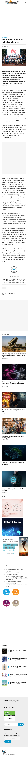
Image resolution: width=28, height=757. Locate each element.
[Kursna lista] (12, 508)
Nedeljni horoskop (11, 583)
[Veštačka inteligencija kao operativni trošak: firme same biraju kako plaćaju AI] (14, 372)
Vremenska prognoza (12, 574)
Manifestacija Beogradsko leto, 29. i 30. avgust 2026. (18, 683)
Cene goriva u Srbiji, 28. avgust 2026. (18, 651)
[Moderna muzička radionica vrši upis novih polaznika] (4, 675)
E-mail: (18, 735)
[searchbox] (11, 724)
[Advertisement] (14, 19)
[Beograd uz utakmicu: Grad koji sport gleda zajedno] (14, 426)
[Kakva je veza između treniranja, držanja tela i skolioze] (4, 667)
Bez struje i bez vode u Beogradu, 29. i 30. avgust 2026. (19, 659)
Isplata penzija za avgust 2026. (14, 576)
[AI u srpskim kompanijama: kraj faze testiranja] (14, 453)
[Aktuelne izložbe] (15, 603)
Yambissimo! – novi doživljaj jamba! (15, 572)
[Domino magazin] (9, 718)
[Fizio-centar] (15, 546)
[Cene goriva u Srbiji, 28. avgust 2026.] (4, 651)
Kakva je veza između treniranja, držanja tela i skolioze (18, 667)
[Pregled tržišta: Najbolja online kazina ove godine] (14, 479)
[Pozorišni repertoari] (15, 592)
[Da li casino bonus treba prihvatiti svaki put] (14, 400)
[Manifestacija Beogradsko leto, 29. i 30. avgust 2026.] (4, 683)
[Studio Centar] (9, 713)
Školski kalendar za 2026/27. (14, 581)
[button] (2, 2)
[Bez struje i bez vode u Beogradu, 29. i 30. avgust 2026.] (4, 659)
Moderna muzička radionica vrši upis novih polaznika (18, 675)
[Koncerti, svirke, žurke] (6, 603)
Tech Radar (4, 37)
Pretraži (21, 724)
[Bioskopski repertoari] (6, 592)
